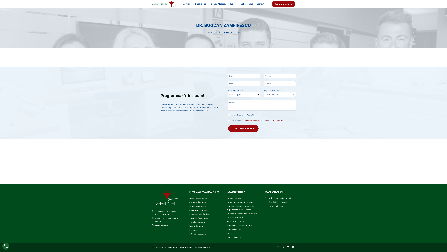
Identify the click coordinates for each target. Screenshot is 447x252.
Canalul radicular (197, 222)
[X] (283, 247)
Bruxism (193, 230)
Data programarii (235, 90)
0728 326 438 (172, 218)
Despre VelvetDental (198, 198)
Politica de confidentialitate (239, 225)
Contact (260, 4)
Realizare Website (188, 247)
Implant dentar (234, 198)
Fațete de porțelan (197, 206)
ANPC (229, 233)
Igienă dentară (196, 226)
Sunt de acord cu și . (257, 121)
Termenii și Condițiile (275, 121)
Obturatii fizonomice (198, 218)
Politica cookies (234, 229)
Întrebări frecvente (197, 234)
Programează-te (283, 4)
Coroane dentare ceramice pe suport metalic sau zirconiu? (240, 208)
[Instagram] (278, 247)
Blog (251, 4)
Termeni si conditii (235, 221)
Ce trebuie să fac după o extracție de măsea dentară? (242, 215)
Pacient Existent (237, 115)
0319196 (158, 221)
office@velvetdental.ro (164, 225)
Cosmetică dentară (197, 202)
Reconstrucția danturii (199, 214)
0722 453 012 (160, 218)
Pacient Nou (251, 115)
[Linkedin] (288, 247)
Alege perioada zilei (272, 90)
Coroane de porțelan (198, 210)
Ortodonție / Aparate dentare (240, 202)
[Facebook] (293, 247)
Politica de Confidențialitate (254, 121)
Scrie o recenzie (234, 237)
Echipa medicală (219, 4)
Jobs (243, 4)
